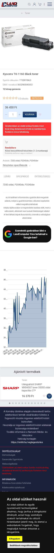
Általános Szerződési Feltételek (16, 483)
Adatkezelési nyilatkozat (13, 487)
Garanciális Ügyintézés (12, 459)
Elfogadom (14, 538)
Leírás (7, 176)
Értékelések (42, 176)
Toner (27, 13)
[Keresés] (29, 4)
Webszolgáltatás (9, 464)
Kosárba (29, 114)
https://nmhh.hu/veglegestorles (27, 442)
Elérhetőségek (8, 455)
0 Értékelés (23, 99)
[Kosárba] (49, 396)
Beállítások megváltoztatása (23, 545)
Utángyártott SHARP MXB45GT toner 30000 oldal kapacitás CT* (36, 387)
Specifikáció (22, 176)
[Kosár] (39, 4)
